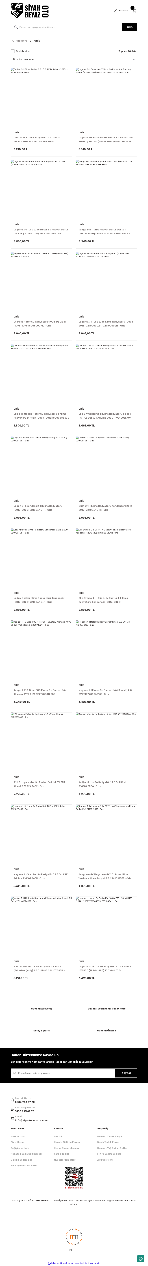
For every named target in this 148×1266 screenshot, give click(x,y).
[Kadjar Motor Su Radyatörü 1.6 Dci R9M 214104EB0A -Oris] (106, 743)
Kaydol (126, 1073)
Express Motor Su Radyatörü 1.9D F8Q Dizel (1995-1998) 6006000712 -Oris (40, 323)
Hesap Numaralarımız (66, 1148)
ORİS (37, 40)
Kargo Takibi (61, 1153)
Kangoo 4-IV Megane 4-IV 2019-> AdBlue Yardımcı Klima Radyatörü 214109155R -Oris (105, 876)
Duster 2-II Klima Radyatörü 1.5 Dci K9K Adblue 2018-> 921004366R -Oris (37, 139)
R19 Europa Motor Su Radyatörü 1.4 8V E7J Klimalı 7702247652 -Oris (39, 784)
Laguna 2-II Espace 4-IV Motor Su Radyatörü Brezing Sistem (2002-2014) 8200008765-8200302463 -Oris (106, 140)
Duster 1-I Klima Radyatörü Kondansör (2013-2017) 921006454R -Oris (106, 508)
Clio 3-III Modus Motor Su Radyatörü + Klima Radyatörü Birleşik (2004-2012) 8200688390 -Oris (41, 416)
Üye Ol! (58, 1136)
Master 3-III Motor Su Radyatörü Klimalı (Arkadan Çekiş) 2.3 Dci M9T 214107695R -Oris (39, 968)
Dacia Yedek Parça (108, 1142)
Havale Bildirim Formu (67, 1142)
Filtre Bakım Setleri (109, 1153)
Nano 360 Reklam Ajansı (81, 1200)
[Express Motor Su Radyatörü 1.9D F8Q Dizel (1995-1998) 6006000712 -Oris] (41, 282)
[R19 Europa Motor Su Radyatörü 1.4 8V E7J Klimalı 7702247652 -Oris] (41, 743)
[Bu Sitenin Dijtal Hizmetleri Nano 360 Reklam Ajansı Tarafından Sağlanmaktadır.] (74, 1239)
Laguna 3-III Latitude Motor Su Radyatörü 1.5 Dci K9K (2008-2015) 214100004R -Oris (41, 231)
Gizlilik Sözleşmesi (22, 1159)
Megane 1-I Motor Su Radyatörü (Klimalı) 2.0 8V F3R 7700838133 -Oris (105, 692)
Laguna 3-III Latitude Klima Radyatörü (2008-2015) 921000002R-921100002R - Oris (106, 323)
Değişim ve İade (20, 1148)
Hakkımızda (18, 1136)
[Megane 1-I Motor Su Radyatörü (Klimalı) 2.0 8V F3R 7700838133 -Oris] (106, 651)
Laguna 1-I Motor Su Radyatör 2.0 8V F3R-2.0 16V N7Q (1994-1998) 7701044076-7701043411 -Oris (106, 968)
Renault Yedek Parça (109, 1136)
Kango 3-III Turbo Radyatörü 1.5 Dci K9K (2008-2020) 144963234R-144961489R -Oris (104, 232)
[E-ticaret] (73, 1263)
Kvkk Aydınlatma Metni (24, 1165)
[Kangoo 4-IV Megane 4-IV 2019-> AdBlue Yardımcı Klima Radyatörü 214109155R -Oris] (106, 835)
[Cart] (134, 11)
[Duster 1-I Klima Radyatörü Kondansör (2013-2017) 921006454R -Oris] (106, 466)
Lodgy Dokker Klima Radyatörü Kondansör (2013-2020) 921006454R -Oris (39, 600)
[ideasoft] (55, 1263)
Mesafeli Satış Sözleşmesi (26, 1153)
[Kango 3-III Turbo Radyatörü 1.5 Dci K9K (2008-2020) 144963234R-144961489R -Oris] (106, 190)
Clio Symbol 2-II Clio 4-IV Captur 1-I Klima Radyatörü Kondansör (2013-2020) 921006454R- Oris (103, 600)
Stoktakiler (23, 51)
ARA (129, 26)
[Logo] (30, 11)
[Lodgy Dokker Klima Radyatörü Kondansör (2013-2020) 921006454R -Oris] (41, 558)
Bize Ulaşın (17, 1142)
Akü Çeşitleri (105, 1159)
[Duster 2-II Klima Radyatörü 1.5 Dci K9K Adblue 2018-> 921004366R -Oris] (41, 98)
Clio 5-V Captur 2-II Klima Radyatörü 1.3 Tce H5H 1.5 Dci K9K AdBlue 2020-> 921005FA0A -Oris (106, 416)
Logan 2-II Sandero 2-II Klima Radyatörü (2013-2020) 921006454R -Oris (38, 508)
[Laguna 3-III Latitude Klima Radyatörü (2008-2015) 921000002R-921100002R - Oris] (106, 282)
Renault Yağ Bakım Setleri (112, 1148)
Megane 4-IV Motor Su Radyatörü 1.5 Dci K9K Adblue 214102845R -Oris (41, 876)
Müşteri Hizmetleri (65, 1159)
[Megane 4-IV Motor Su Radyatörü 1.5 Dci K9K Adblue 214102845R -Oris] (41, 835)
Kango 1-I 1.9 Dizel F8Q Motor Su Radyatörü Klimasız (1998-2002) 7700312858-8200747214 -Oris (40, 692)
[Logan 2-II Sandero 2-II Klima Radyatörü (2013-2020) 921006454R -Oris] (41, 466)
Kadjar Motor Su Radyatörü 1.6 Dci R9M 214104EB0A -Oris (102, 784)
